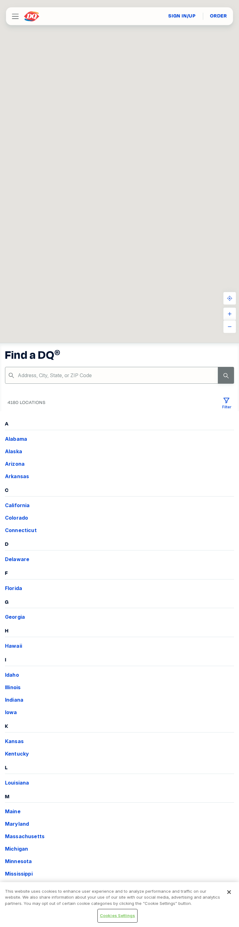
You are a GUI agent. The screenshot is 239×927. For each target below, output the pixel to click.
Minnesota (18, 861)
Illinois (13, 687)
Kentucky (17, 754)
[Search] (226, 375)
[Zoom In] (229, 314)
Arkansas (17, 476)
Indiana (14, 700)
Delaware (17, 559)
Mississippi (19, 874)
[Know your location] (229, 298)
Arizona (15, 464)
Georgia (15, 617)
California (17, 505)
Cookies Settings (117, 915)
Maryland (17, 824)
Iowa (11, 712)
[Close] (229, 892)
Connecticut (21, 530)
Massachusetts (25, 836)
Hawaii (13, 646)
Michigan (16, 849)
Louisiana (17, 783)
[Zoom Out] (229, 326)
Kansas (14, 741)
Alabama (16, 439)
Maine (13, 811)
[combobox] (119, 375)
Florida (13, 588)
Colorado (16, 518)
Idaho (12, 675)
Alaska (13, 451)
